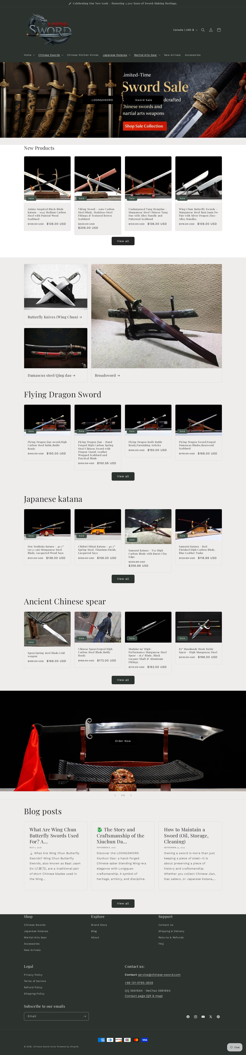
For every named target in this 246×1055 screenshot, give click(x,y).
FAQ (161, 943)
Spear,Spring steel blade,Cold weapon (46, 654)
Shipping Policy (34, 993)
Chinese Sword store (44, 1046)
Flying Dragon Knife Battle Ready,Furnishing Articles (145, 443)
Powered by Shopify (68, 1046)
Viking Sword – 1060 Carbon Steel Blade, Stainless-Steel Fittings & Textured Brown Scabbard (96, 214)
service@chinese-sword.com (159, 974)
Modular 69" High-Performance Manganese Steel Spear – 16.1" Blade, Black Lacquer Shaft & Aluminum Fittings (148, 655)
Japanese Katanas (36, 931)
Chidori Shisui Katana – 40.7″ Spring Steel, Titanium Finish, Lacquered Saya (97, 550)
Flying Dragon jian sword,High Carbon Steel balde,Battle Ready (47, 445)
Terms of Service (35, 981)
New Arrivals (32, 950)
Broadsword (105, 375)
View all (123, 241)
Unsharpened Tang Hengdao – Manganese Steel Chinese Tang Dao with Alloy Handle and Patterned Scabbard (148, 214)
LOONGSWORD (102, 100)
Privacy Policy (33, 974)
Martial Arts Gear (35, 937)
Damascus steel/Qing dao (49, 375)
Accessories (32, 943)
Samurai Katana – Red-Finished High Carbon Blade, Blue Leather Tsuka (197, 550)
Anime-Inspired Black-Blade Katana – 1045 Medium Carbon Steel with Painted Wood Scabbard (47, 214)
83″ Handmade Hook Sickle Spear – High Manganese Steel (198, 650)
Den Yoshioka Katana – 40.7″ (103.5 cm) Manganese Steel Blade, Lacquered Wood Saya (46, 550)
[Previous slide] (115, 795)
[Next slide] (131, 795)
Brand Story (99, 924)
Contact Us (165, 924)
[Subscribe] (85, 1016)
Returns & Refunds (171, 937)
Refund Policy (33, 987)
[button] (29, 55)
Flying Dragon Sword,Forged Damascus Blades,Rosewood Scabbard (197, 445)
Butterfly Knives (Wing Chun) (53, 317)
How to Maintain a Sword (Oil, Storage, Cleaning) (186, 835)
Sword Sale (143, 100)
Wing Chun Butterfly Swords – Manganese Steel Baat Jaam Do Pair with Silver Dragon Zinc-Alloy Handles (198, 214)
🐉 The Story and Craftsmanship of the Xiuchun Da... (120, 835)
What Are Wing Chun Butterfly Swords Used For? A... (54, 835)
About (95, 937)
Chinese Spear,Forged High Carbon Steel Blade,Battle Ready (95, 652)
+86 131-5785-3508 (139, 982)
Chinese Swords (34, 924)
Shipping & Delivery (171, 931)
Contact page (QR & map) (144, 996)
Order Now (123, 741)
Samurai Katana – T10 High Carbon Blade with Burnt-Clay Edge (148, 553)
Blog (94, 931)
